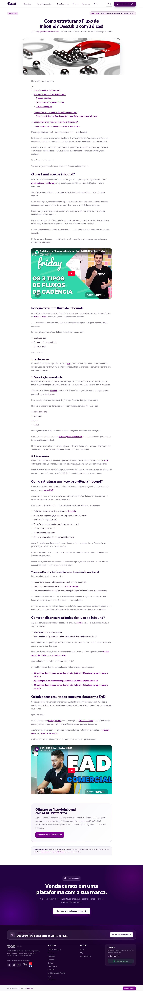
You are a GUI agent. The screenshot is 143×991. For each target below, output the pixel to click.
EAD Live (51, 963)
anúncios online (59, 655)
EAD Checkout (52, 966)
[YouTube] (19, 965)
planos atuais (45, 852)
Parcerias (86, 4)
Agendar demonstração (125, 4)
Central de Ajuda (58, 852)
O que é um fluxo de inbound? (47, 90)
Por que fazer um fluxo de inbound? (50, 95)
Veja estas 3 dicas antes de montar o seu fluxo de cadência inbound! (66, 116)
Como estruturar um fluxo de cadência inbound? (55, 113)
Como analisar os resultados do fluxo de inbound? (56, 122)
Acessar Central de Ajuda (120, 934)
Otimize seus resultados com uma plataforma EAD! (57, 126)
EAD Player (51, 956)
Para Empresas (63, 4)
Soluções (27, 4)
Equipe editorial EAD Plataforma (48, 32)
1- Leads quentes (44, 98)
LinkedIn (72, 511)
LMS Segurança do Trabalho (56, 973)
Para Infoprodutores (45, 4)
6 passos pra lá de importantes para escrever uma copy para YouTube (66, 681)
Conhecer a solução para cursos (70, 911)
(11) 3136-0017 (115, 956)
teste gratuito (54, 721)
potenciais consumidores (42, 183)
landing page (44, 655)
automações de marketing (70, 437)
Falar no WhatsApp (122, 961)
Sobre (96, 4)
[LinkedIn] (14, 965)
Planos (75, 4)
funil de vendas (40, 317)
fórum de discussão (49, 733)
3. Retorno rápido (44, 107)
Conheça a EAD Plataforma (49, 835)
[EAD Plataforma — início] (12, 4)
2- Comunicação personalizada (50, 102)
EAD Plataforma (86, 721)
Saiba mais (30, 988)
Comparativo (52, 980)
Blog (109, 4)
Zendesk (53, 391)
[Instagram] (9, 965)
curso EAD (48, 490)
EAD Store (51, 970)
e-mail (79, 623)
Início (92, 13)
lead (68, 363)
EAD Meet (51, 960)
